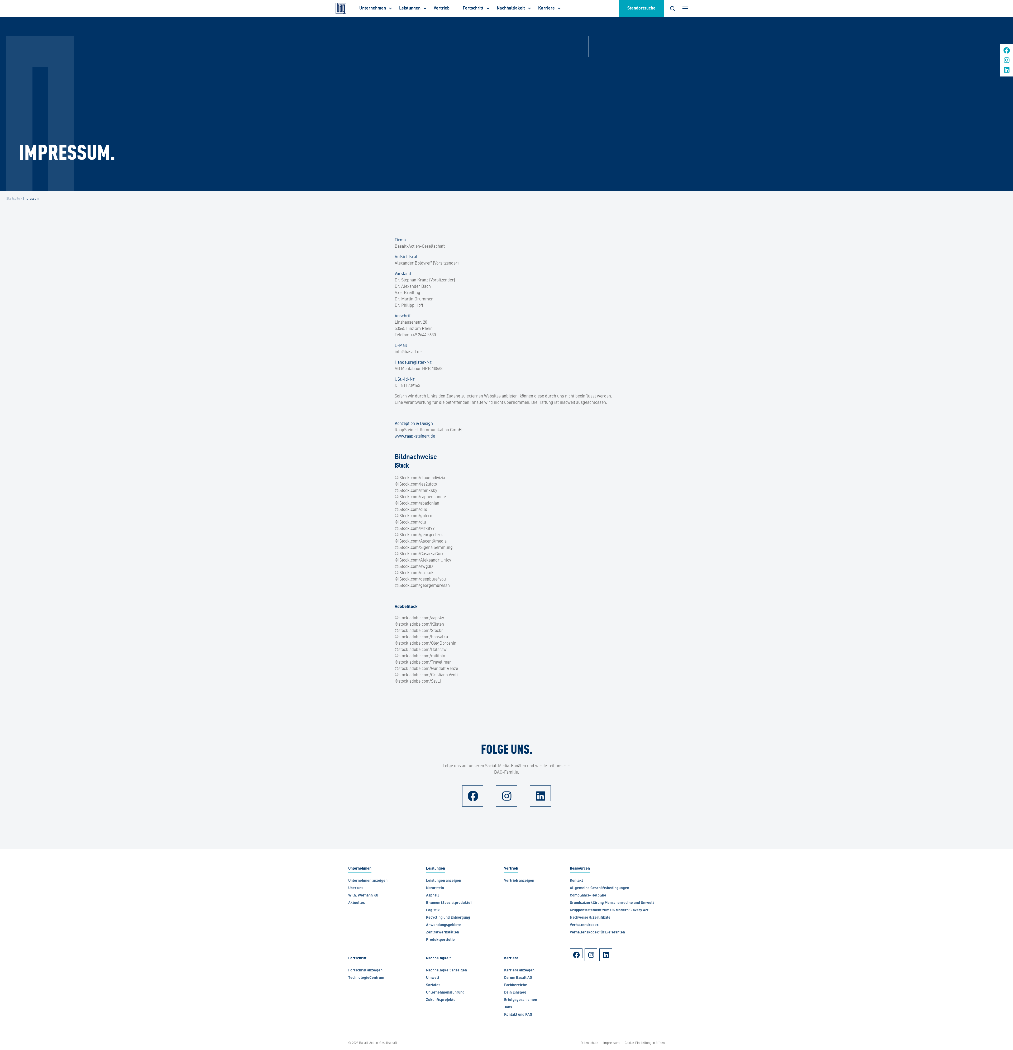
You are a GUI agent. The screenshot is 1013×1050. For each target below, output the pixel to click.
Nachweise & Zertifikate (590, 918)
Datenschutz (589, 1043)
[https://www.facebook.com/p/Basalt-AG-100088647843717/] (1007, 52)
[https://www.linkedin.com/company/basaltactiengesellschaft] (1007, 71)
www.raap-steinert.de (415, 436)
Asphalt (432, 896)
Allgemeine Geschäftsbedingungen (600, 888)
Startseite (13, 198)
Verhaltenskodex (584, 925)
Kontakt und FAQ (518, 1015)
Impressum (611, 1043)
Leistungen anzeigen (443, 881)
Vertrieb (442, 8)
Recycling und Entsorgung (448, 918)
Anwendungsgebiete (443, 925)
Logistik (433, 910)
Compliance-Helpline (588, 896)
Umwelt (432, 978)
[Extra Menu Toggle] (685, 8)
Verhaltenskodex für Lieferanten (597, 932)
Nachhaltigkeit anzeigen (446, 970)
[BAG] (341, 8)
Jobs (508, 1007)
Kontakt (576, 881)
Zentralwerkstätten (442, 932)
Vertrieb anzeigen (519, 881)
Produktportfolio (440, 940)
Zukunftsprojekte (441, 1000)
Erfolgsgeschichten (520, 1000)
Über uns (355, 888)
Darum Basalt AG (518, 978)
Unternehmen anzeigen (368, 881)
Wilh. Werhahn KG (363, 896)
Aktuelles (356, 903)
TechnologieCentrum (366, 978)
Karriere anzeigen (519, 970)
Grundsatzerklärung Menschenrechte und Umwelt (612, 903)
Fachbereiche (515, 985)
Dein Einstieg (515, 993)
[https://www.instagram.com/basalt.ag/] (1007, 62)
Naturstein (435, 888)
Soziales (433, 985)
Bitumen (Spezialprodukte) (449, 903)
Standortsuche (641, 8)
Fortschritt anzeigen (365, 970)
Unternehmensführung (445, 993)
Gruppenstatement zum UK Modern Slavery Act (609, 910)
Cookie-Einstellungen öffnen (645, 1043)
